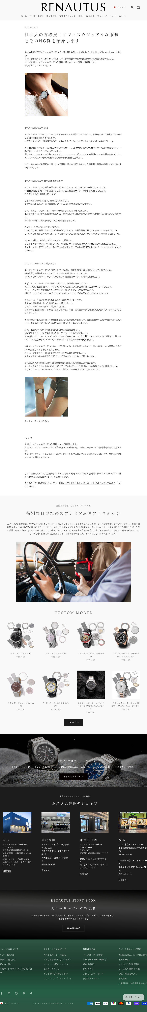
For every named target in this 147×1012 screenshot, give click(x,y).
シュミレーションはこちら (37, 421)
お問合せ (123, 978)
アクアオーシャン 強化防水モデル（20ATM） (126, 655)
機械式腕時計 (89, 964)
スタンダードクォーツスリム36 (21, 704)
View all (73, 722)
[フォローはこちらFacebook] (1, 993)
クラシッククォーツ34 (56, 653)
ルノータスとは (7, 955)
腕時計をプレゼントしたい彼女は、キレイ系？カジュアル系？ (87, 483)
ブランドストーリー (106, 16)
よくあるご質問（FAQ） (130, 969)
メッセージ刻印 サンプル (56, 964)
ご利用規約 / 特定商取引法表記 (133, 983)
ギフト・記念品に (86, 16)
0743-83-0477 (10, 864)
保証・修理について (128, 973)
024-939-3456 (125, 873)
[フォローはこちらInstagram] (16, 993)
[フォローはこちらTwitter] (8, 993)
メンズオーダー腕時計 (93, 955)
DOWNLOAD (73, 928)
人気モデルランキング (93, 973)
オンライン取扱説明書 (129, 964)
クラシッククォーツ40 (20, 653)
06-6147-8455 (48, 864)
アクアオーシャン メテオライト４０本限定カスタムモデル (91, 706)
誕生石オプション (52, 969)
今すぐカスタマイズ (73, 776)
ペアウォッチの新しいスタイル (58, 959)
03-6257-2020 (87, 867)
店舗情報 (7, 870)
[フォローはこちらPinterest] (23, 993)
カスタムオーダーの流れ (55, 955)
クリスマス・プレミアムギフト (58, 978)
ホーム (24, 16)
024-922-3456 (125, 854)
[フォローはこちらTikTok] (31, 993)
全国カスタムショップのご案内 (133, 955)
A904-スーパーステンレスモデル (56, 704)
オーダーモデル (37, 16)
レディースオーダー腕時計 (95, 959)
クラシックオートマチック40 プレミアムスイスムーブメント (126, 704)
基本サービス (125, 959)
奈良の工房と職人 (8, 959)
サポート (122, 16)
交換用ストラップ (67, 16)
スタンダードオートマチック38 (91, 655)
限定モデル (52, 16)
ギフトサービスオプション (56, 973)
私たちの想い (6, 964)
